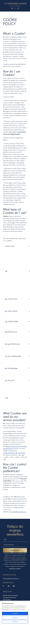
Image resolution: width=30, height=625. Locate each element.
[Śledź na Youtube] (14, 586)
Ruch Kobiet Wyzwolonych (9, 597)
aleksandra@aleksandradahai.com (11, 578)
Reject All (15, 621)
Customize (15, 617)
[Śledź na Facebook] (3, 586)
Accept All (15, 613)
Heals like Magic (7, 600)
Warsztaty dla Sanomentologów (10, 595)
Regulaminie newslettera (15, 568)
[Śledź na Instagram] (9, 586)
